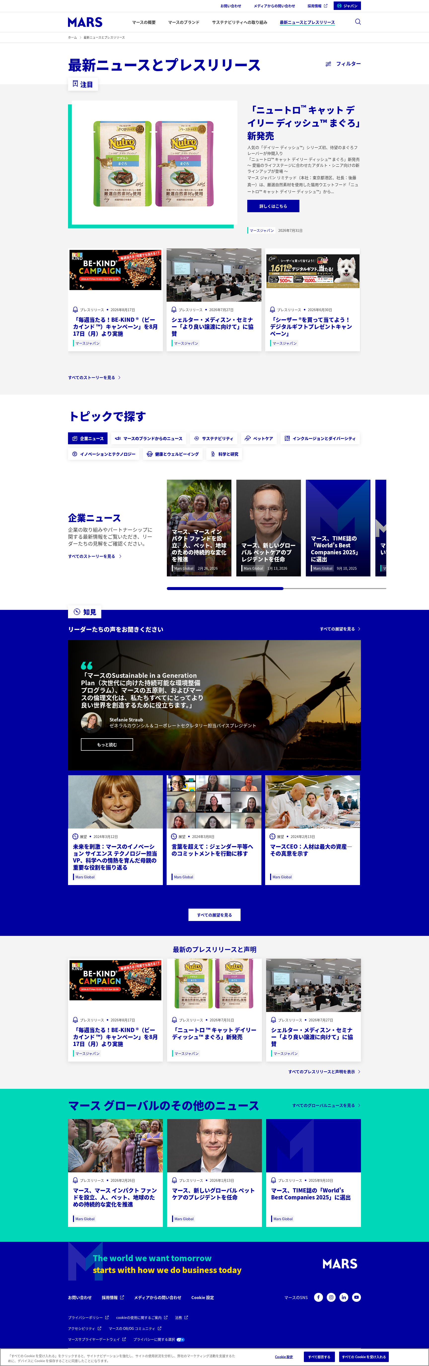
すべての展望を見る (337, 628)
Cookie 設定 (202, 1297)
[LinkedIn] (343, 1297)
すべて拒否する (319, 1356)
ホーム (72, 37)
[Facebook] (318, 1297)
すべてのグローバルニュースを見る (323, 1105)
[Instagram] (331, 1297)
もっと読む (107, 744)
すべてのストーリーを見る (91, 377)
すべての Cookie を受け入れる (364, 1356)
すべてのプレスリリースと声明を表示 (321, 1071)
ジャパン (351, 5)
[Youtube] (356, 1297)
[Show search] (358, 22)
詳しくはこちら (273, 206)
